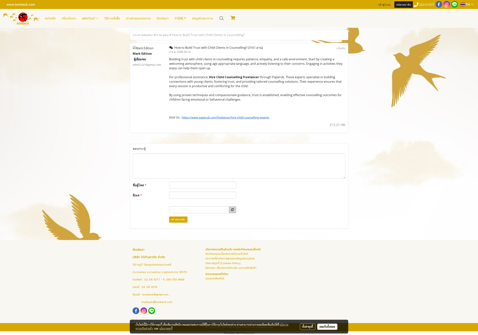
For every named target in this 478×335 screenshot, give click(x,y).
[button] (222, 18)
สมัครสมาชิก (403, 4)
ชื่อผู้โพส (139, 185)
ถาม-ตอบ (162, 35)
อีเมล (137, 195)
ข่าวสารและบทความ (138, 18)
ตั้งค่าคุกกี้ (307, 326)
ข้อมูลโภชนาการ (202, 18)
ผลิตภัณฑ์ (89, 18)
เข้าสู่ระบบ (384, 4)
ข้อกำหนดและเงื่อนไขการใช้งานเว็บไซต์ (226, 254)
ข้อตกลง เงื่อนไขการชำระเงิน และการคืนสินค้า (230, 268)
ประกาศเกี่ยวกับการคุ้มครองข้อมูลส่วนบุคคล (230, 259)
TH (468, 4)
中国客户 (180, 18)
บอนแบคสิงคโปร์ (214, 279)
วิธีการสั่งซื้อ (112, 18)
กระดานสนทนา (143, 35)
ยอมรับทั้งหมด (327, 326)
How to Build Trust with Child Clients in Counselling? (208, 35)
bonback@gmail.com (155, 295)
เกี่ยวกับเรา (69, 18)
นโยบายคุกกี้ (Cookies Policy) (222, 263)
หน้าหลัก (50, 18)
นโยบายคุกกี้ (166, 328)
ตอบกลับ (179, 220)
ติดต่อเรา (163, 18)
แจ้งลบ (340, 48)
